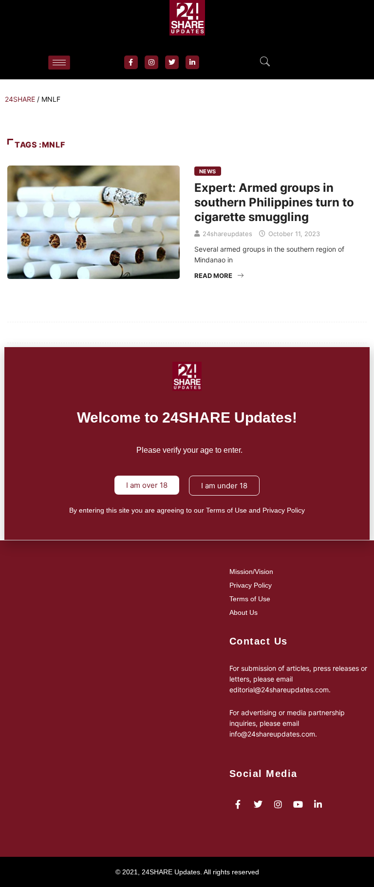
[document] (187, 443)
